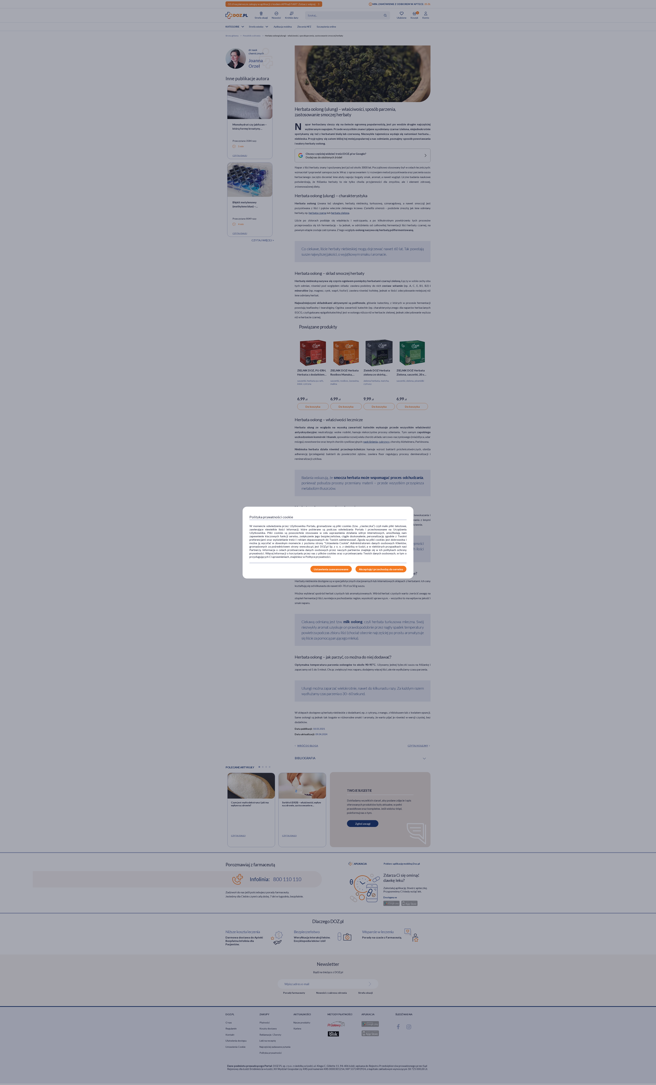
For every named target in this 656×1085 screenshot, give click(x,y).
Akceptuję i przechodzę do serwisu (381, 569)
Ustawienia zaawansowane (331, 569)
